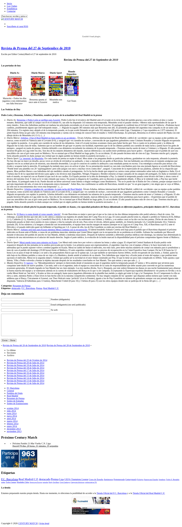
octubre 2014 (13, 408)
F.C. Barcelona (28, 288)
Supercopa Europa (36, 482)
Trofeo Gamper (11, 482)
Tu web (54, 310)
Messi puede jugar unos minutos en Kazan (38, 242)
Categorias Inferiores (77, 482)
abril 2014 (11, 418)
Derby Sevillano (54, 482)
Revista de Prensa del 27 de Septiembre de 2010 (36, 48)
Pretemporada (119, 479)
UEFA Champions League (76, 479)
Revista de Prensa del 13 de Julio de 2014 (25, 380)
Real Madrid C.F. (51, 288)
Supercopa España (151, 479)
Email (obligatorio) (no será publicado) (68, 304)
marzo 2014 (12, 421)
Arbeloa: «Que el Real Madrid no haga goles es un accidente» (48, 138)
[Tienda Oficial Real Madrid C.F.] (91, 503)
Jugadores (162, 480)
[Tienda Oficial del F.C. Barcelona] (91, 513)
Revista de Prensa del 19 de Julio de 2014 (25, 365)
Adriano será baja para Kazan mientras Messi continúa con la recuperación (53, 229)
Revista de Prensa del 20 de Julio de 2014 (25, 363)
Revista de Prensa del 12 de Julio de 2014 (25, 383)
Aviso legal (44, 523)
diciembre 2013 (14, 429)
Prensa (39, 288)
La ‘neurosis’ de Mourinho (31, 158)
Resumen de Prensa (21, 286)
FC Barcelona (13, 388)
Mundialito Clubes (23, 482)
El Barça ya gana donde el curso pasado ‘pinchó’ (39, 214)
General (10, 390)
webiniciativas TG (91, 482)
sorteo (3, 482)
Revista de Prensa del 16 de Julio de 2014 (25, 373)
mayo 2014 (12, 416)
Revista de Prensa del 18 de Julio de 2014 (25, 368)
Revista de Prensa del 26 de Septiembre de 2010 (24, 345)
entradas (45, 482)
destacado (16, 288)
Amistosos (108, 479)
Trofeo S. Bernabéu (172, 480)
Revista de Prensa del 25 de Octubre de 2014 (27, 360)
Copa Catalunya (65, 482)
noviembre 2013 (14, 431)
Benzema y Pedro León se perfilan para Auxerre (38, 120)
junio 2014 (11, 413)
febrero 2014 (12, 423)
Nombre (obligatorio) (60, 299)
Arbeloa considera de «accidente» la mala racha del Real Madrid (53, 189)
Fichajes (140, 479)
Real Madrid (12, 396)
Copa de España (96, 479)
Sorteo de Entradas (15, 401)
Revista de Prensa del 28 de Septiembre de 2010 (68, 345)
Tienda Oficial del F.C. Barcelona (112, 493)
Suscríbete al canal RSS (17, 26)
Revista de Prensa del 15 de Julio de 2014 (25, 375)
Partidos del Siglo (15, 393)
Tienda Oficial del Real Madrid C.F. (149, 493)
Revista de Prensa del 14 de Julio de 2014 (25, 378)
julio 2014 (11, 411)
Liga (61, 479)
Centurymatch (130, 479)
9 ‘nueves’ (29, 263)
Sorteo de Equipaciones (17, 403)
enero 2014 (12, 426)
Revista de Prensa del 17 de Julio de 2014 (25, 370)
